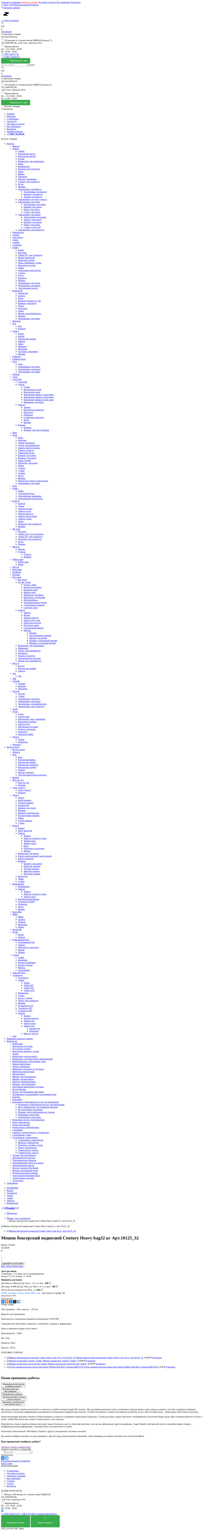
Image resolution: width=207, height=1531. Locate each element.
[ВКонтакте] (3, 1301)
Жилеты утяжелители (28, 1142)
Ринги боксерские (21, 1122)
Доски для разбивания (28, 445)
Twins (15, 711)
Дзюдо (15, 795)
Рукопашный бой (20, 940)
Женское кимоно (32, 871)
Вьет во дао (18, 780)
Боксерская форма (26, 760)
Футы (21, 184)
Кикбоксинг (24, 166)
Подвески (22, 653)
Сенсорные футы (26, 493)
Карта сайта (7, 1463)
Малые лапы (30, 592)
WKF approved (25, 831)
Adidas (15, 148)
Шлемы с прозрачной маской (43, 640)
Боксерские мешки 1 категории (39, 394)
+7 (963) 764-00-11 (11, 56)
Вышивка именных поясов (20, 1038)
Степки (21, 273)
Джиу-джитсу (19, 787)
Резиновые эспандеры (28, 1114)
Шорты (21, 967)
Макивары (23, 648)
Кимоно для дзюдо (33, 207)
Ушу (14, 1036)
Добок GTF (29, 990)
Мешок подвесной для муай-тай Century (67, 1364)
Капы (20, 164)
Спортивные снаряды (34, 605)
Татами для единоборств (24, 1155)
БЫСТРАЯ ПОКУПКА (12, 1266)
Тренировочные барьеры (24, 1160)
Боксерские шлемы (27, 721)
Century (16, 235)
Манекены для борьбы (34, 597)
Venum (15, 737)
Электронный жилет (28, 288)
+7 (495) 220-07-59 (10, 54)
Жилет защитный (26, 258)
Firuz (14, 361)
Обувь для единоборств (29, 651)
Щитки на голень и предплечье (33, 481)
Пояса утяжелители (27, 1147)
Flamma (16, 374)
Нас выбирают (63, 2)
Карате (15, 825)
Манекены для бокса (34, 595)
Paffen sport (17, 559)
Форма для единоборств (29, 661)
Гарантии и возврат (16, 1476)
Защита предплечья (27, 516)
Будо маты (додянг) (21, 1049)
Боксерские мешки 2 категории (39, 397)
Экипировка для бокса (29, 699)
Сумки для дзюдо (32, 212)
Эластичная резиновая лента (26, 1175)
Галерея (10, 1481)
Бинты (21, 336)
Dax (14, 323)
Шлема (27, 851)
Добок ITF (29, 988)
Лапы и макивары (21, 1066)
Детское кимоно (26, 803)
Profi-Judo (17, 569)
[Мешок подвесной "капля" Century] (25, 1361)
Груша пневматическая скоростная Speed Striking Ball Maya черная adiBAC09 (121, 1367)
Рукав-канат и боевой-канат (25, 1127)
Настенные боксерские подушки (28, 1087)
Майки (21, 174)
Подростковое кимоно (28, 815)
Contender (17, 245)
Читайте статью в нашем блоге (17, 1447)
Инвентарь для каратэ (28, 853)
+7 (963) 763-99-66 (10, 5)
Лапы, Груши (24, 460)
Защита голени (25, 509)
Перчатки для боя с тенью (30, 1145)
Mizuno (15, 547)
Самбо (15, 955)
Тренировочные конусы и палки (28, 1163)
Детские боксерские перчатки (32, 775)
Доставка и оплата (47, 2)
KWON (16, 501)
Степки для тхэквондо (29, 181)
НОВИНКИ (12, 1188)
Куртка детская (25, 965)
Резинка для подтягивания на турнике (36, 1112)
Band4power (18, 232)
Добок (21, 506)
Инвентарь (23, 993)
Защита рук (29, 1026)
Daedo (15, 247)
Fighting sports (19, 359)
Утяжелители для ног (28, 1150)
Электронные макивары (29, 496)
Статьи (10, 1483)
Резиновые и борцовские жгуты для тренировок (35, 1102)
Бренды (10, 143)
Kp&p (15, 488)
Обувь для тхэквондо (28, 1000)
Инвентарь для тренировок (31, 161)
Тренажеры (12, 1183)
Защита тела (24, 724)
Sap (14, 673)
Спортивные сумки (21, 1135)
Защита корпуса (25, 514)
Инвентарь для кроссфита (24, 1056)
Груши (21, 159)
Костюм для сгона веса (29, 169)
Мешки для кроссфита (23, 1079)
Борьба (15, 777)
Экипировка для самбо (29, 318)
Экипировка (24, 970)
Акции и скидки (30, 2)
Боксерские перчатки (34, 410)
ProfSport (16, 572)
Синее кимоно (25, 820)
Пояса (21, 268)
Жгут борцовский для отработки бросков (38, 1107)
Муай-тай (17, 929)
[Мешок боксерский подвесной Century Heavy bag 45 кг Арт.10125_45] (41, 1231)
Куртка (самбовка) (27, 962)
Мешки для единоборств (24, 1076)
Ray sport (16, 577)
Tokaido (16, 681)
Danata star (17, 290)
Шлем (21, 927)
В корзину (157, 1357)
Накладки (28, 412)
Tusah (15, 709)
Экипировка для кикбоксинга (32, 704)
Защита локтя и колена (29, 448)
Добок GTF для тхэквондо (30, 534)
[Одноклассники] (6, 1301)
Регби (15, 932)
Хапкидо (22, 278)
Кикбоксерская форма (28, 899)
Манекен (22, 346)
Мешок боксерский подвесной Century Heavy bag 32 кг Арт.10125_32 (109, 1357)
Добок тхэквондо (26, 443)
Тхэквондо (17, 975)
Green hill (16, 379)
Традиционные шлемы (40, 635)
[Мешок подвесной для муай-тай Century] (27, 1364)
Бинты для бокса (26, 772)
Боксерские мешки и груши (25, 1051)
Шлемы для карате (38, 638)
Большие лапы (31, 590)
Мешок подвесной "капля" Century (60, 1361)
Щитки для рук (31, 1033)
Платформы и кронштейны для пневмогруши (34, 1094)
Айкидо (16, 752)
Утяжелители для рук (28, 1153)
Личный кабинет (15, 131)
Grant (14, 377)
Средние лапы (30, 607)
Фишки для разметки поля (25, 1170)
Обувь (21, 306)
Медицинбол (18, 1074)
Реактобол (17, 1099)
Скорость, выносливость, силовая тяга (30, 1132)
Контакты (76, 2)
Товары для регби (26, 656)
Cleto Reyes (17, 237)
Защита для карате (32, 219)
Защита (21, 296)
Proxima (16, 574)
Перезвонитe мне (19, 61)
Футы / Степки (25, 998)
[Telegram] (18, 1301)
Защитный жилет (26, 453)
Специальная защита (34, 628)
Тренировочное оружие (29, 658)
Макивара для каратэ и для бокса (28, 1069)
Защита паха (30, 841)
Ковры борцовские (21, 1064)
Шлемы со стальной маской (42, 643)
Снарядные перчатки (34, 417)
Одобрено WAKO (26, 902)
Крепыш (16, 744)
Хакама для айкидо (33, 197)
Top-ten (15, 691)
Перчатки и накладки (34, 848)
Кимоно (22, 328)
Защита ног (29, 1021)
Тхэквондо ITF (25, 1011)
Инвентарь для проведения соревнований (32, 1059)
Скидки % (12, 121)
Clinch (15, 240)
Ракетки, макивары (27, 179)
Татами (21, 473)
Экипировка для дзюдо (29, 202)
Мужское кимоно (32, 874)
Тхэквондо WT (25, 1008)
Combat (15, 242)
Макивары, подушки (34, 402)
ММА (15, 914)
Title (14, 678)
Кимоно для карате (33, 222)
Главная (5, 2)
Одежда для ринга (26, 729)
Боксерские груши (32, 389)
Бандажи (22, 252)
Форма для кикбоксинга (29, 313)
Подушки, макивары (28, 351)
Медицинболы (31, 600)
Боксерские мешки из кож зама (38, 399)
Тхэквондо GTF (25, 1005)
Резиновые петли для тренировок (28, 1120)
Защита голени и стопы (35, 838)
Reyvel (15, 663)
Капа (26, 846)
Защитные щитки (26, 260)
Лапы (20, 171)
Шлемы (21, 187)
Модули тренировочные (24, 1082)
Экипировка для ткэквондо (31, 230)
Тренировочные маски (23, 1165)
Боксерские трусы (26, 154)
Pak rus (15, 567)
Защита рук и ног (32, 620)
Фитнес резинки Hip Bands (25, 1168)
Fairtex (15, 331)
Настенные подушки (28, 727)
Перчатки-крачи (31, 625)
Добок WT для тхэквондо (30, 255)
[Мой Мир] (10, 1301)
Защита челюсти (26, 450)
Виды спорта (13, 747)
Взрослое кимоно (32, 866)
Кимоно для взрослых (28, 813)
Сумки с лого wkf (32, 227)
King (14, 486)
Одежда (21, 552)
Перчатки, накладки (27, 463)
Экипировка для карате (29, 214)
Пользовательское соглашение (15, 1461)
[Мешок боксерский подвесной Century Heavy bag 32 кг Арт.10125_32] (41, 1357)
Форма (21, 950)
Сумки (21, 470)
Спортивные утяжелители (25, 1137)
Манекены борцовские (23, 1071)
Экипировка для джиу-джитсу (32, 199)
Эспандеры (17, 1180)
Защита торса (30, 843)
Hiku (14, 432)
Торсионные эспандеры (29, 1117)
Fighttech (16, 356)
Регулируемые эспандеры (30, 1109)
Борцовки (22, 960)
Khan (14, 435)
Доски (15, 1054)
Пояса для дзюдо (32, 209)
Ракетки (16, 1097)
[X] (14, 1301)
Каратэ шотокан (26, 858)
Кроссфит (17, 912)
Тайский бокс (19, 973)
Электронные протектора (30, 498)
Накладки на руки (26, 265)
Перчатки (22, 176)
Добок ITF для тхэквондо (30, 536)
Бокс (14, 754)
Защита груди (24, 511)
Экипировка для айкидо (29, 189)
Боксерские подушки (22, 1046)
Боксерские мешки (27, 339)
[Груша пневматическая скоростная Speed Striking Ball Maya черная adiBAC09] (45, 1367)
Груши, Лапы (24, 582)
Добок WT (29, 985)
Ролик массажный (21, 1125)
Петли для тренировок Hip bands (28, 1092)
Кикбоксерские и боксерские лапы (29, 1061)
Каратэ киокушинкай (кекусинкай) (35, 856)
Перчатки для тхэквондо (30, 524)
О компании (15, 2)
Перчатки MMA (26, 734)
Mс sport (16, 529)
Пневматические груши (35, 602)
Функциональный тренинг (25, 1173)
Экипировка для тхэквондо (31, 706)
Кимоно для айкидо (33, 194)
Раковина (28, 415)
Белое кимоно (24, 800)
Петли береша (19, 1089)
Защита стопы (25, 519)
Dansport (16, 321)
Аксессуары (24, 716)
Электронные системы (23, 1178)
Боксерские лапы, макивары (31, 719)
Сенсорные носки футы (29, 270)
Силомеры (17, 1130)
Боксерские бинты (27, 156)
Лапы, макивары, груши (29, 263)
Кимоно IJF (23, 805)
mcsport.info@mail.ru (29, 5)
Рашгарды (23, 742)
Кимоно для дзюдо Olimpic (36, 430)
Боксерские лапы (32, 392)
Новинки (11, 116)
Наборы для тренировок (24, 1084)
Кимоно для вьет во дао (29, 301)
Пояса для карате (32, 225)
